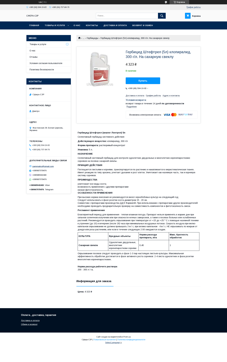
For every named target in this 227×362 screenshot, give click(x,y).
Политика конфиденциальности (131, 340)
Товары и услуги (55, 25)
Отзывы (33, 57)
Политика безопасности (41, 69)
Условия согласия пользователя (45, 63)
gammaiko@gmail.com (43, 166)
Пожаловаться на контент (104, 340)
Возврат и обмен (142, 25)
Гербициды (92, 38)
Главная (34, 25)
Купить (143, 80)
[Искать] (162, 16)
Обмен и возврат (29, 324)
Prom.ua (127, 337)
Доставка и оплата (115, 25)
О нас (77, 25)
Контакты (92, 25)
